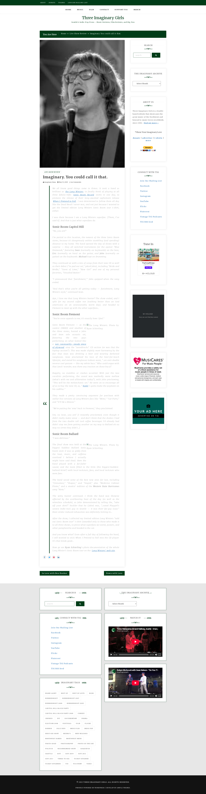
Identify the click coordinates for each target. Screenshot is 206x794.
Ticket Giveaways (53, 764)
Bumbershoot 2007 (70, 698)
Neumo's (67, 733)
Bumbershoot (51, 698)
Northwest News (74, 738)
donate (136, 138)
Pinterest (145, 211)
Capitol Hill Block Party (57, 708)
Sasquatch (85, 748)
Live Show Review (52, 172)
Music (80, 10)
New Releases (81, 733)
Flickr (143, 206)
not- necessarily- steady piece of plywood (69, 346)
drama (84, 718)
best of (64, 693)
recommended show (67, 748)
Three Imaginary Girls (103, 17)
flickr (88, 723)
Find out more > (151, 123)
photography (67, 743)
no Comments (76, 182)
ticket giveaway (81, 759)
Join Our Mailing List (151, 181)
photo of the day (86, 743)
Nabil (85, 386)
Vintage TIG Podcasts (151, 217)
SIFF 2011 (82, 753)
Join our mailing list (78, 2)
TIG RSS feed (146, 222)
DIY (58, 718)
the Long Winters (74, 191)
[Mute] (156, 655)
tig (66, 764)
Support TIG (121, 10)
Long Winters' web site (103, 550)
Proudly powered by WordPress (90, 788)
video (89, 764)
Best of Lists (79, 693)
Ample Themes (123, 788)
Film (91, 10)
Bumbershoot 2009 (75, 703)
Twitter (144, 191)
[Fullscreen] (160, 655)
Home (68, 10)
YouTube (144, 201)
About (43, 2)
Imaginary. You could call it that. (75, 177)
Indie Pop (88, 728)
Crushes (49, 718)
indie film (75, 728)
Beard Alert (51, 693)
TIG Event (77, 764)
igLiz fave (60, 728)
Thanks (61, 2)
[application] (135, 641)
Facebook (145, 186)
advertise (147, 138)
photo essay (50, 743)
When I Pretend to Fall (64, 201)
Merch (137, 10)
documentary (71, 718)
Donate (52, 2)
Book (91, 693)
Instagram (145, 196)
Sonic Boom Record (83, 195)
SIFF (59, 753)
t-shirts (158, 138)
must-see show (52, 733)
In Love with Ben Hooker (54, 573)
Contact (104, 10)
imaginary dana (50, 182)
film (78, 723)
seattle (49, 753)
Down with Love (114, 573)
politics (49, 748)
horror (48, 728)
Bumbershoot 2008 (53, 703)
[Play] (111, 655)
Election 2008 (51, 723)
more (148, 140)
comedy (81, 713)
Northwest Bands (53, 738)
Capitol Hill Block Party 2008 (59, 713)
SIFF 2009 (69, 753)
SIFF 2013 (49, 759)
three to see (63, 759)
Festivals (67, 723)
